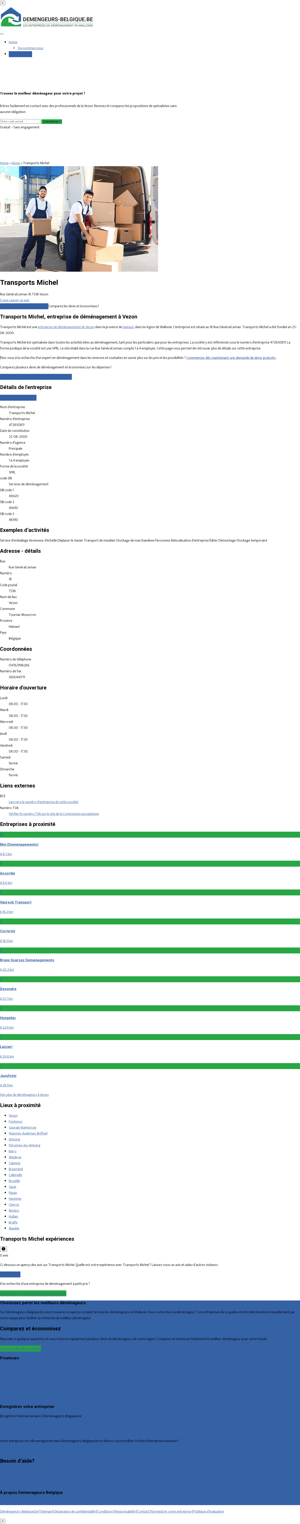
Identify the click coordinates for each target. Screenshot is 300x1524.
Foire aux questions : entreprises (23, 1477)
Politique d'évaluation (209, 1512)
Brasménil (16, 1169)
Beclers (14, 1211)
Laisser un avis (10, 1274)
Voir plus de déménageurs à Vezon (24, 1095)
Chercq (14, 1205)
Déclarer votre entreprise (18, 398)
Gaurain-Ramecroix (22, 1128)
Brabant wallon (10, 1397)
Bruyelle (14, 1181)
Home (13, 42)
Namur (5, 1391)
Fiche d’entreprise (12, 1432)
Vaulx (12, 1187)
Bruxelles (6, 1367)
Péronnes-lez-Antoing (24, 1145)
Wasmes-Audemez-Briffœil (28, 1134)
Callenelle (15, 1175)
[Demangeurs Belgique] (47, 27)
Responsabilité (125, 1512)
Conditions (105, 1512)
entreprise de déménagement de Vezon (66, 327)
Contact (6, 1483)
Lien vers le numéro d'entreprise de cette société (43, 802)
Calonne (14, 1163)
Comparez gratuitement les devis (24, 306)
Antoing (14, 1139)
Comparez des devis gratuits (20, 1348)
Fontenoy (15, 1122)
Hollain (13, 1217)
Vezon (15, 163)
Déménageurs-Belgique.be (19, 1512)
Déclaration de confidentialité (75, 1512)
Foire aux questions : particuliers (23, 1471)
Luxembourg (9, 1385)
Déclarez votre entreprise (18, 1450)
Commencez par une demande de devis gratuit (33, 1293)
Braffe (13, 1223)
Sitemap (46, 1512)
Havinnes (15, 1199)
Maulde (14, 1228)
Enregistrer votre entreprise (171, 1512)
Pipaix (13, 1193)
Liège (4, 1379)
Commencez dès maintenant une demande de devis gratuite (231, 358)
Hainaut (128, 327)
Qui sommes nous (30, 48)
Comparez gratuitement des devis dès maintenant (36, 377)
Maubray (15, 1157)
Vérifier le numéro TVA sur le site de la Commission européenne (54, 814)
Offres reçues (10, 1426)
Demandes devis (20, 54)
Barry (12, 1151)
